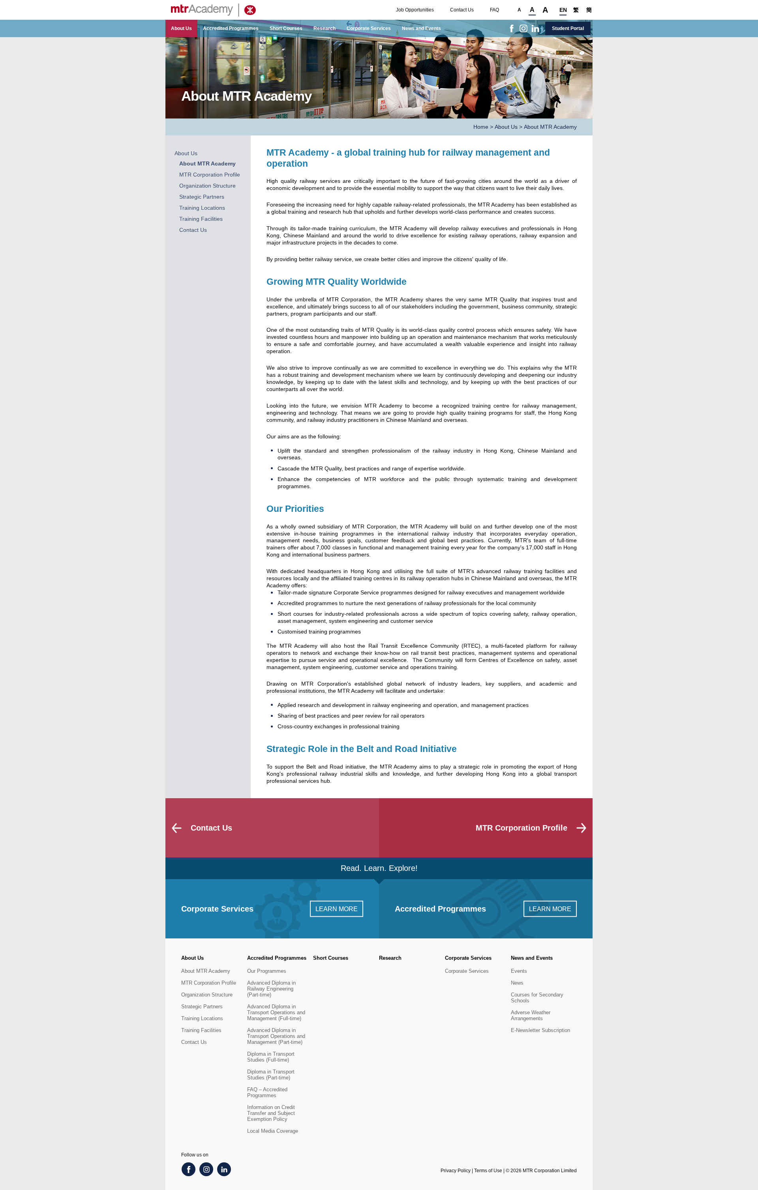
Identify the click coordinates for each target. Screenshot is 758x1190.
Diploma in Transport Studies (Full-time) (271, 1057)
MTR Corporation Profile (209, 175)
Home (480, 127)
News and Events (421, 28)
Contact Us (462, 10)
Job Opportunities (415, 10)
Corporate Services (369, 28)
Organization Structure (207, 186)
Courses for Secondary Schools (537, 998)
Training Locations (202, 208)
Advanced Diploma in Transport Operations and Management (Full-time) (276, 1012)
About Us (181, 28)
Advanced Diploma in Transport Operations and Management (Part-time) (276, 1036)
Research (324, 28)
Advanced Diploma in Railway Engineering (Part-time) (271, 989)
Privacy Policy (456, 1170)
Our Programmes (266, 971)
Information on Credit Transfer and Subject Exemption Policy (271, 1113)
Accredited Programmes (231, 28)
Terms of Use (488, 1170)
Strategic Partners (201, 197)
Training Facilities (201, 219)
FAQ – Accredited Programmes (267, 1092)
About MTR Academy (207, 164)
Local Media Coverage (272, 1131)
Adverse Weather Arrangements (530, 1015)
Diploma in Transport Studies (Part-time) (271, 1075)
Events (519, 971)
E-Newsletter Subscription (540, 1030)
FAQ (494, 10)
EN (563, 10)
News (517, 983)
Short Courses (286, 28)
